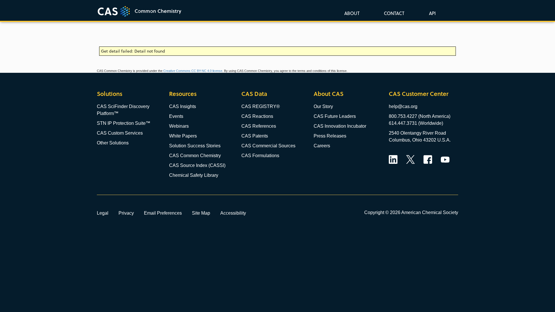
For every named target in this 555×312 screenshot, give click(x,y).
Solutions (109, 93)
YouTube (445, 159)
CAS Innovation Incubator (340, 126)
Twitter (410, 159)
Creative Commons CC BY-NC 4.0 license (192, 71)
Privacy (126, 213)
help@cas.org (403, 106)
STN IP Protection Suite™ (123, 123)
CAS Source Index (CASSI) (197, 165)
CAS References (258, 126)
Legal (102, 213)
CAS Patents (254, 135)
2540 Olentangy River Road (417, 133)
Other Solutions (113, 142)
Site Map (201, 213)
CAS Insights (182, 106)
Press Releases (330, 135)
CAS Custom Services (120, 133)
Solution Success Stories (195, 145)
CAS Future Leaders (335, 116)
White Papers (183, 135)
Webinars (179, 126)
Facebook (427, 159)
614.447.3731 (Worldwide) (416, 123)
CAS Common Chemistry (195, 155)
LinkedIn (393, 159)
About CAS (328, 93)
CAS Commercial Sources (268, 145)
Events (176, 116)
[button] (431, 13)
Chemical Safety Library (193, 175)
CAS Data (254, 93)
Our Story (323, 106)
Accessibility (233, 213)
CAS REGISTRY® (260, 106)
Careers (322, 145)
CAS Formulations (260, 155)
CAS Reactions (257, 116)
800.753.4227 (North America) (419, 116)
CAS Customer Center (418, 93)
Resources (183, 93)
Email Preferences (163, 213)
